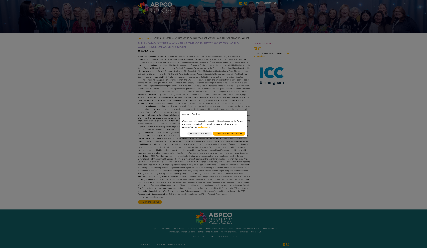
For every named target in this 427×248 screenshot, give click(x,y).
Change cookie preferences (229, 134)
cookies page (203, 127)
